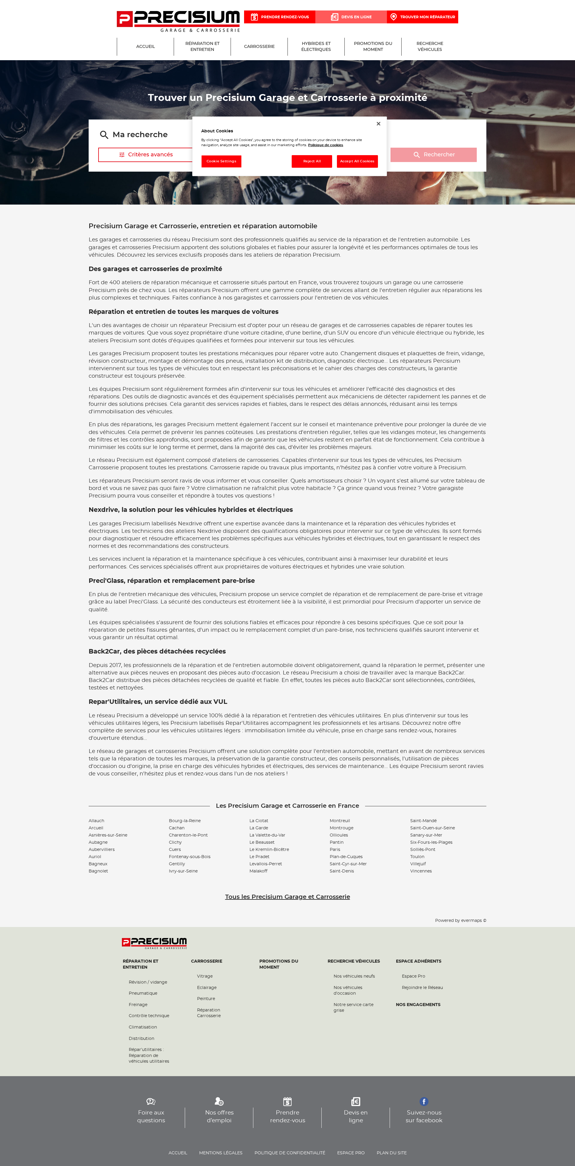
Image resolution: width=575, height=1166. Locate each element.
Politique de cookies (325, 145)
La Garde (258, 828)
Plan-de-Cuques (346, 857)
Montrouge (341, 828)
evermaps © (473, 921)
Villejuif (418, 864)
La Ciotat (258, 821)
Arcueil (96, 828)
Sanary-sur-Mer (426, 835)
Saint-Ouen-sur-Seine (432, 828)
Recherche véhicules (354, 961)
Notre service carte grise (353, 1008)
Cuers (175, 850)
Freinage (138, 1005)
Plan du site (392, 1153)
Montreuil (340, 821)
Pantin (337, 842)
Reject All (312, 161)
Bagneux (98, 864)
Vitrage (205, 976)
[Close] (378, 123)
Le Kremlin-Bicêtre (269, 850)
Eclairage (207, 988)
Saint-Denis (342, 871)
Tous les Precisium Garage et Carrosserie (287, 897)
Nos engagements (418, 1005)
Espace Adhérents (418, 961)
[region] (289, 146)
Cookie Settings (222, 161)
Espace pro (351, 1153)
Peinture (206, 999)
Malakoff (258, 871)
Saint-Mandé (423, 821)
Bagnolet (98, 871)
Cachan (176, 828)
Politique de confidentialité (290, 1153)
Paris (335, 850)
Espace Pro (413, 976)
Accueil (178, 1153)
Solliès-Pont (422, 850)
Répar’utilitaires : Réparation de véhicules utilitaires (149, 1056)
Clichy (175, 842)
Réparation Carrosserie (209, 1013)
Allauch (96, 821)
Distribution (141, 1039)
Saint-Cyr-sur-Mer (348, 864)
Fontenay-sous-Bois (190, 857)
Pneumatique (143, 993)
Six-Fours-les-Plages (431, 842)
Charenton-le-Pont (188, 835)
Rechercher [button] (439, 155)
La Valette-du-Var (267, 835)
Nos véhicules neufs (354, 976)
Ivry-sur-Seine (183, 871)
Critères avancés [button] (150, 155)
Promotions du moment (278, 964)
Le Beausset (262, 842)
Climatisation (143, 1027)
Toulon (417, 857)
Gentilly (177, 864)
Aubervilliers (102, 850)
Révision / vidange (148, 982)
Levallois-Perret (265, 864)
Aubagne (98, 842)
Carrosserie (206, 961)
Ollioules (339, 835)
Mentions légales (221, 1153)
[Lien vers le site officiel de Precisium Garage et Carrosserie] (178, 21)
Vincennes (421, 871)
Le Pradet (259, 857)
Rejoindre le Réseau (422, 988)
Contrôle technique (149, 1016)
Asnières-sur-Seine (108, 835)
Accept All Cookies (357, 161)
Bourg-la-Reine (185, 821)
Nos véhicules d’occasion (348, 991)
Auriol (95, 857)
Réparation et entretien (140, 964)
